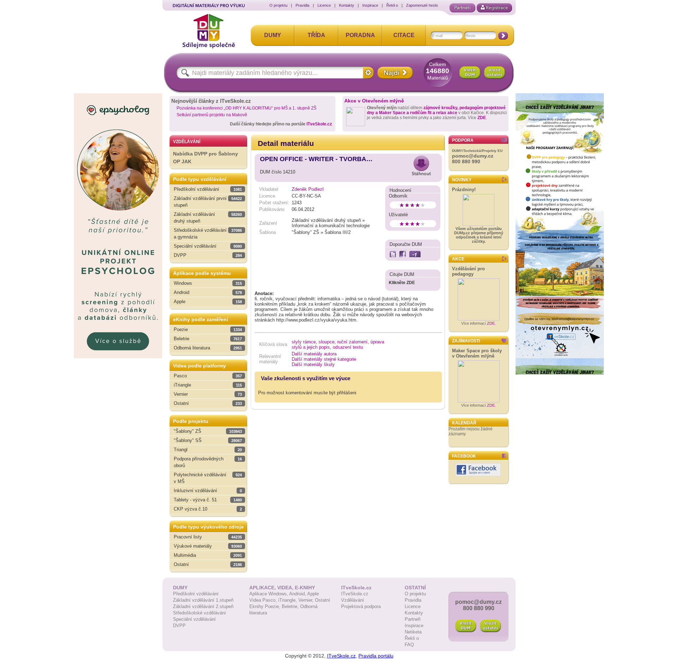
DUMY (272, 35)
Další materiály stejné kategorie (324, 359)
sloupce (326, 341)
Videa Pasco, (263, 600)
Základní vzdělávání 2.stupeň (203, 606)
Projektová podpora (361, 606)
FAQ (409, 644)
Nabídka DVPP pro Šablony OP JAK (205, 157)
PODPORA (463, 140)
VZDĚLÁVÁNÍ (186, 141)
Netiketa (413, 632)
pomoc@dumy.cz (472, 156)
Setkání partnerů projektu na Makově (212, 114)
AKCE (458, 259)
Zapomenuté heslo (422, 5)
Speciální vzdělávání (194, 619)
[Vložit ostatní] (495, 72)
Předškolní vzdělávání (196, 593)
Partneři (413, 619)
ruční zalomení (352, 341)
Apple (313, 593)
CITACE (404, 35)
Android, (298, 593)
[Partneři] (462, 8)
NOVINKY (461, 179)
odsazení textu (348, 347)
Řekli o (392, 5)
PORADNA (360, 35)
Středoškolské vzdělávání (199, 612)
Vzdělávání (352, 600)
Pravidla (302, 5)
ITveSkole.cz (319, 124)
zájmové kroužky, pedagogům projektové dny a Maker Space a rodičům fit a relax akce (436, 110)
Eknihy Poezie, (265, 606)
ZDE (481, 117)
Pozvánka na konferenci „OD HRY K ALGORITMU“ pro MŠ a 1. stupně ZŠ (246, 108)
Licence (324, 5)
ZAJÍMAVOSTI (466, 340)
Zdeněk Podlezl (307, 189)
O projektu (278, 5)
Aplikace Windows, (269, 593)
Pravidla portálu (375, 656)
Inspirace (370, 5)
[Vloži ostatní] (490, 626)
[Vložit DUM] (470, 72)
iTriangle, (288, 600)
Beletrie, (291, 606)
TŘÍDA (316, 35)
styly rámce (304, 341)
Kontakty (346, 5)
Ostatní (322, 600)
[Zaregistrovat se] (494, 8)
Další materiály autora (314, 353)
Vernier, (306, 600)
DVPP (179, 625)
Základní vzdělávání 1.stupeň (203, 600)
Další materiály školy (313, 364)
